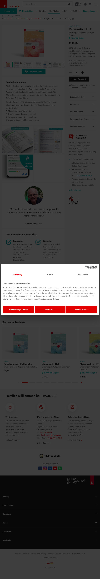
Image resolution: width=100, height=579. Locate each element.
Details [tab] (50, 275)
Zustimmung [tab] (17, 275)
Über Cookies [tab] (82, 275)
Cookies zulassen (81, 309)
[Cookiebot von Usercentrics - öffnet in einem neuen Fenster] (86, 267)
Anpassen (48, 309)
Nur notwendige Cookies (18, 309)
